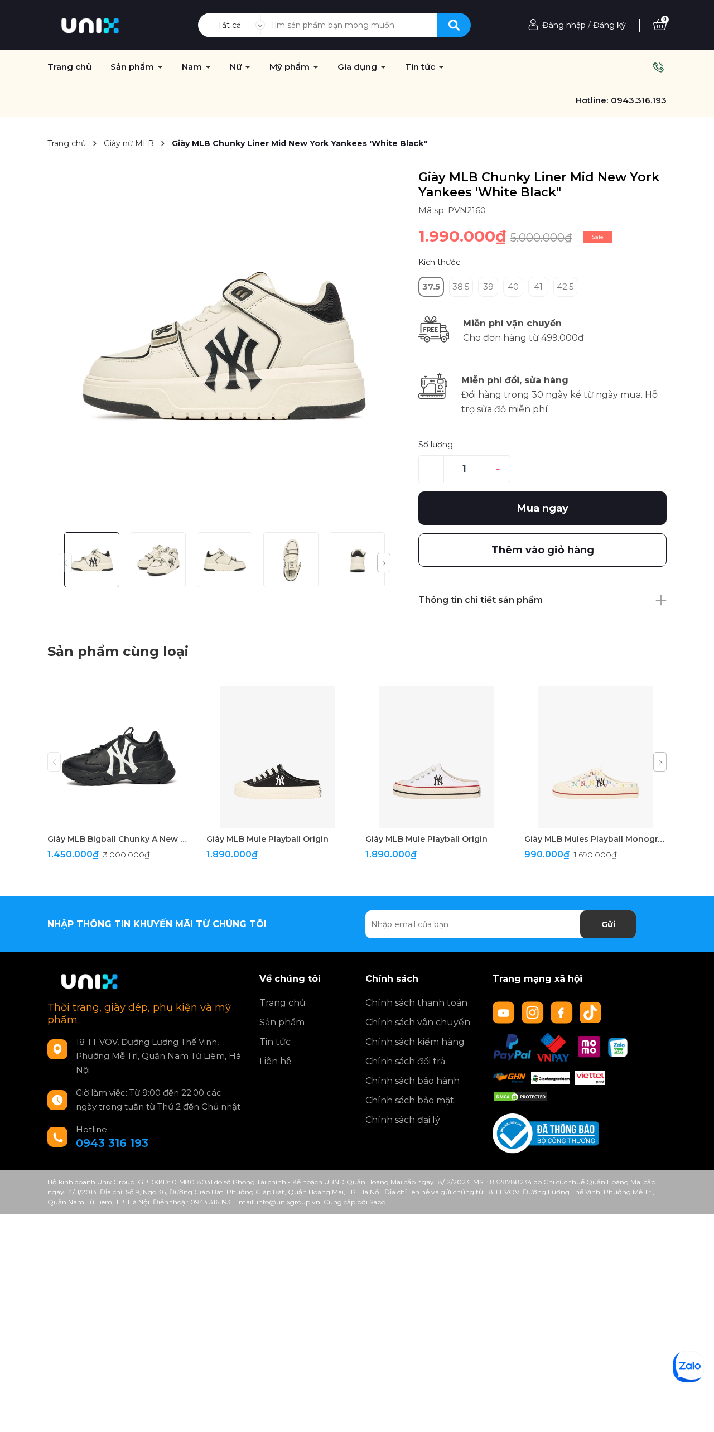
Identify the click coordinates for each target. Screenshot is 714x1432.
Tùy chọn (118, 818)
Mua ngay (542, 508)
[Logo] (90, 25)
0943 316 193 (112, 1143)
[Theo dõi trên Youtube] (505, 1012)
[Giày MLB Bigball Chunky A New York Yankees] (118, 757)
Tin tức (275, 1041)
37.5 (431, 286)
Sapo (377, 1202)
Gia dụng (358, 67)
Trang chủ (282, 1002)
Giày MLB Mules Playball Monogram (595, 839)
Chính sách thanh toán (416, 1002)
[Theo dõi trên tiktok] (592, 1012)
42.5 (565, 286)
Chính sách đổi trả (405, 1061)
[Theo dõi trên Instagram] (534, 1012)
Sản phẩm (282, 1022)
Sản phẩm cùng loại (118, 651)
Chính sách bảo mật (409, 1100)
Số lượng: (436, 445)
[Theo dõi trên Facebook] (563, 1012)
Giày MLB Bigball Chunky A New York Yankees (118, 839)
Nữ (237, 67)
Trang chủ (69, 67)
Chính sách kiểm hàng (415, 1041)
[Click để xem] (224, 347)
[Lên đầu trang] (694, 1412)
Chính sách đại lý (402, 1120)
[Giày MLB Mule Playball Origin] (277, 757)
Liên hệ (275, 1061)
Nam (193, 67)
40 (513, 286)
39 (488, 286)
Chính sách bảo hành (412, 1081)
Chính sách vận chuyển (417, 1022)
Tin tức (421, 67)
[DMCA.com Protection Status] (520, 1096)
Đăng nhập (564, 25)
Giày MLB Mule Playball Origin (267, 839)
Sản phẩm (133, 67)
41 (538, 286)
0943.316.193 (639, 100)
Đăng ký (609, 25)
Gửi (608, 924)
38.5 (461, 286)
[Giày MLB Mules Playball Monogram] (595, 757)
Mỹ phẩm (290, 67)
